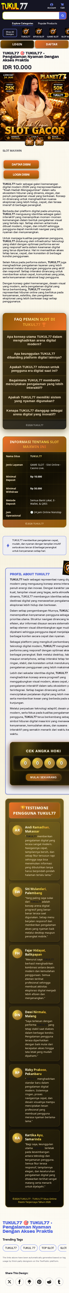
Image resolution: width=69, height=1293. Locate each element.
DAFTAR (52, 44)
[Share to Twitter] (9, 1281)
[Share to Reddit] (49, 1281)
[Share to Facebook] (19, 1281)
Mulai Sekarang (43, 777)
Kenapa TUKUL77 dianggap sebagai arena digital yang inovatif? (34, 412)
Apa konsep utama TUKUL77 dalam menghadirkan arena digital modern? (34, 340)
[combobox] (31, 15)
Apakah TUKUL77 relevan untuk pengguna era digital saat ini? (34, 368)
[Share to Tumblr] (59, 1281)
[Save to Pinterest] (39, 1281)
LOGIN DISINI (21, 174)
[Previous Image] (3, 107)
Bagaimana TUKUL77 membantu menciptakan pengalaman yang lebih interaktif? (34, 384)
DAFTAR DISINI (21, 164)
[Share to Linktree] (29, 1281)
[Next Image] (66, 107)
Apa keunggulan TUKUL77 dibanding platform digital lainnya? (34, 355)
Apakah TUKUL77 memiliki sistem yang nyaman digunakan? (34, 399)
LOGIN (17, 44)
